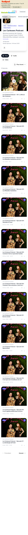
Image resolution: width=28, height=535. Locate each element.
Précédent (8, 453)
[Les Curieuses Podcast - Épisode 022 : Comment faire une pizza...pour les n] (14, 275)
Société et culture (12, 25)
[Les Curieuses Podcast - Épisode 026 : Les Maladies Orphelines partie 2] (14, 149)
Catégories (13, 16)
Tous (6, 56)
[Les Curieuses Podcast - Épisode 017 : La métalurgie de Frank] (14, 433)
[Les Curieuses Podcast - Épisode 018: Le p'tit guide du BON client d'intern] (14, 401)
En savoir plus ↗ (17, 7)
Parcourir (4, 16)
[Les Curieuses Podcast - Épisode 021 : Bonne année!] (14, 307)
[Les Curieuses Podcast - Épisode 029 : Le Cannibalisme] (14, 118)
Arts (5, 25)
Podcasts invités (6, 7)
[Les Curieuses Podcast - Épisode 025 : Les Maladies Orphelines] (14, 181)
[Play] (24, 105)
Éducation (20, 25)
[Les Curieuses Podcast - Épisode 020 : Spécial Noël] (14, 338)
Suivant (21, 453)
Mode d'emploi (7, 27)
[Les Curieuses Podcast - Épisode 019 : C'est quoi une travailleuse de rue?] (14, 370)
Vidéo (6, 60)
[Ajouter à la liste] (22, 99)
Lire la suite (5, 39)
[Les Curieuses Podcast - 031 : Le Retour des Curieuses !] (14, 86)
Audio (15, 56)
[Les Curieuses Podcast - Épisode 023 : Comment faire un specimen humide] (14, 244)
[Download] (24, 99)
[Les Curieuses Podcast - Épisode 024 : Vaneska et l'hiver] (14, 212)
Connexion (22, 11)
